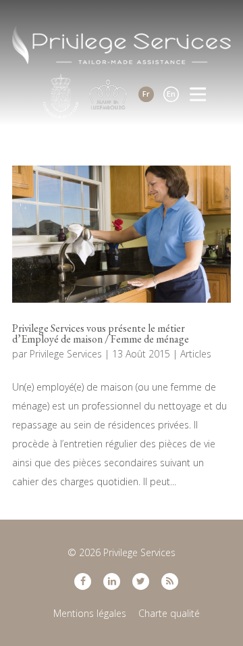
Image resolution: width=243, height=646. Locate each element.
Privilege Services (66, 353)
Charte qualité (169, 613)
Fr (146, 94)
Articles (195, 353)
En (171, 94)
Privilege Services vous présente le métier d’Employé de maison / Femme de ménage (100, 333)
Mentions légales (89, 613)
